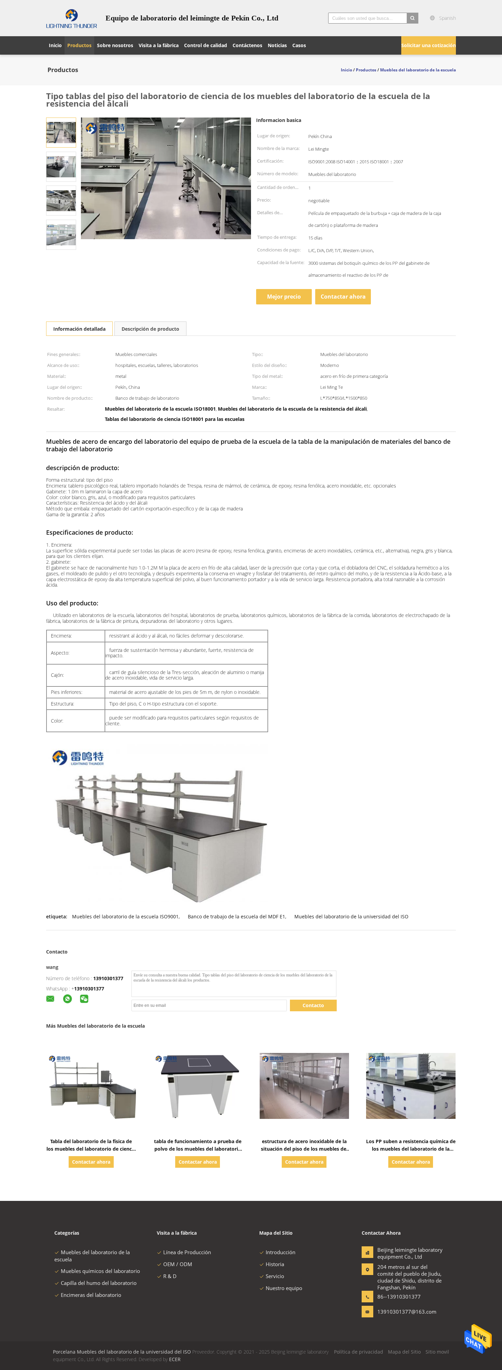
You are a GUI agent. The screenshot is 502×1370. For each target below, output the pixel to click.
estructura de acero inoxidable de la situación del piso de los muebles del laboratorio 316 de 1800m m (304, 1149)
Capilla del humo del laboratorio (99, 1282)
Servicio (275, 1276)
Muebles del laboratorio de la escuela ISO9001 (125, 916)
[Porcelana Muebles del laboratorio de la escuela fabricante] (71, 18)
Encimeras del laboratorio (91, 1294)
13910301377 (108, 978)
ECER (175, 1359)
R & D (170, 1276)
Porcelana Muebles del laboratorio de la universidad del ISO (122, 1351)
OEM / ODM (177, 1264)
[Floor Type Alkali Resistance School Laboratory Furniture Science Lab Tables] (61, 132)
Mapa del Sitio (404, 1351)
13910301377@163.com (398, 1311)
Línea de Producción (187, 1252)
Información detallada (79, 329)
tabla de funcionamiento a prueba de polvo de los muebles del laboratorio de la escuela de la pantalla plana (197, 1149)
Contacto (313, 1005)
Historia (275, 1264)
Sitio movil (437, 1351)
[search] (412, 18)
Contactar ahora (343, 296)
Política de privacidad (358, 1351)
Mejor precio (284, 296)
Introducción (280, 1252)
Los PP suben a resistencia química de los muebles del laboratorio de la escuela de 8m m (411, 1149)
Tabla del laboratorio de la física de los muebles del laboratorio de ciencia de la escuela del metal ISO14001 (91, 1149)
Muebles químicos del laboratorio (100, 1271)
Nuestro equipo (284, 1288)
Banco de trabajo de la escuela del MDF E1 (236, 916)
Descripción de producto (150, 329)
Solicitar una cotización (428, 45)
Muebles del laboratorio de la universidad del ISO (351, 916)
